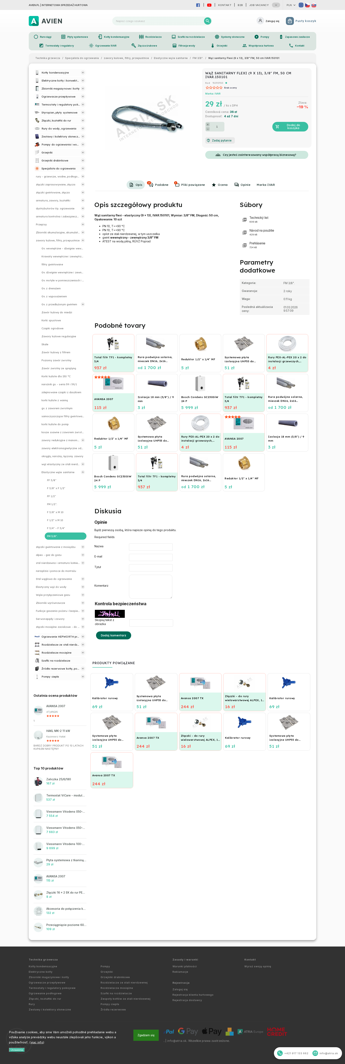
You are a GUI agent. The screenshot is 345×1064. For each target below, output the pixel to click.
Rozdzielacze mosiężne (117, 987)
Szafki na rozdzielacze (188, 36)
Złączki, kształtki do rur (45, 998)
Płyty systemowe (74, 36)
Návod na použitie (261, 232)
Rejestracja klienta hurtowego (193, 994)
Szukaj (207, 21)
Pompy (261, 36)
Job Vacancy (259, 5)
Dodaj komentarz (113, 635)
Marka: (212, 93)
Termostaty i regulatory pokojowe (52, 987)
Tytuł (97, 567)
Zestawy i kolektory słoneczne (50, 1009)
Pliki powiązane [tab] (190, 184)
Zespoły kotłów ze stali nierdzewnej (126, 998)
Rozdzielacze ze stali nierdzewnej (124, 982)
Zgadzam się (146, 1035)
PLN (289, 5)
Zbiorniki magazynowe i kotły (49, 977)
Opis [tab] (139, 185)
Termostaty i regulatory (56, 45)
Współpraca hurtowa (258, 45)
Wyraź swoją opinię (257, 966)
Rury (32, 1004)
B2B (240, 5)
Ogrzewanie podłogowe (45, 993)
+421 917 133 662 (293, 1053)
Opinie (245, 185)
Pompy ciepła (110, 1004)
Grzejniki (218, 45)
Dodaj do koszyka (293, 126)
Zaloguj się (180, 989)
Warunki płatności (184, 966)
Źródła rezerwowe (113, 1009)
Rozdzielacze (150, 36)
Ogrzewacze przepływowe (47, 982)
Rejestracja (181, 982)
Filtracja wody (183, 45)
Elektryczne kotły (41, 971)
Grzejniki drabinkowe (115, 977)
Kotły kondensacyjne (113, 36)
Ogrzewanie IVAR (102, 45)
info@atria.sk (176, 1040)
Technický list (258, 219)
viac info (37, 1042)
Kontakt (225, 5)
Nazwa (98, 546)
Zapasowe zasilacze (294, 36)
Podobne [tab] (158, 184)
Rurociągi (42, 36)
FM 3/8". (289, 283)
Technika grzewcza (43, 959)
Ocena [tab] (223, 185)
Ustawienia (17, 1049)
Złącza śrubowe (144, 45)
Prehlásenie (257, 245)
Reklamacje (180, 971)
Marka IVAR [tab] (266, 185)
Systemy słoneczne (230, 36)
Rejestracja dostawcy (187, 1000)
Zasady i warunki (185, 959)
